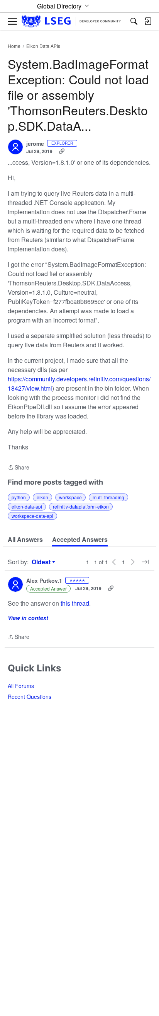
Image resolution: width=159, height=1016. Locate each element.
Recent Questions (29, 696)
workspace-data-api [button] (32, 515)
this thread (75, 603)
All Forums (21, 686)
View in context (28, 618)
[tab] (25, 539)
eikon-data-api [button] (27, 506)
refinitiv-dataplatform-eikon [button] (81, 506)
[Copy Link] (61, 151)
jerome (35, 143)
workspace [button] (70, 497)
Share (18, 467)
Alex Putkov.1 (44, 580)
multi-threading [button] (108, 497)
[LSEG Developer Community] (71, 21)
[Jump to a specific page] (145, 562)
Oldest (42, 562)
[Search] (134, 21)
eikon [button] (42, 497)
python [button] (19, 497)
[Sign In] (148, 21)
